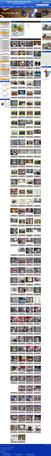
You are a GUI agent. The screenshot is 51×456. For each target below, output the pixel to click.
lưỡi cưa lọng (37, 225)
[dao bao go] (14, 312)
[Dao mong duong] (30, 194)
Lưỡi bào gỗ (14, 67)
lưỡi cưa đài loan (22, 333)
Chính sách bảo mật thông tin (30, 455)
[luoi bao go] (22, 312)
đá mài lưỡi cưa (37, 146)
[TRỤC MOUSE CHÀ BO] (22, 430)
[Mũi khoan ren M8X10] (22, 94)
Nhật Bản (3, 64)
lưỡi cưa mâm (14, 235)
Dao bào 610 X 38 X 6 (37, 156)
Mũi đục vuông (14, 97)
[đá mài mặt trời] (14, 154)
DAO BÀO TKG (29, 294)
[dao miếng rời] (22, 194)
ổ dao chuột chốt (22, 146)
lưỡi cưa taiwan (29, 333)
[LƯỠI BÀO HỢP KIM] (22, 381)
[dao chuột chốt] (14, 174)
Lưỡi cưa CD (37, 215)
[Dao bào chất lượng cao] (14, 164)
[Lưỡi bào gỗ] (14, 66)
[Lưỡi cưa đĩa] (14, 222)
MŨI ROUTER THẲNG (37, 274)
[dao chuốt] (22, 174)
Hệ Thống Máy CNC (5, 56)
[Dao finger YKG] (14, 184)
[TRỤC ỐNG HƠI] (30, 430)
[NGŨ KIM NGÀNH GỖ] (37, 381)
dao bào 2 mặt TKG (22, 156)
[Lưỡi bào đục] (14, 212)
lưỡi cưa (21, 67)
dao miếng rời (21, 195)
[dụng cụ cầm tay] (37, 202)
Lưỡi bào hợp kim (22, 215)
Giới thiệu (10, 7)
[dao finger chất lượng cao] (37, 174)
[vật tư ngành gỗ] (22, 251)
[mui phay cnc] (37, 115)
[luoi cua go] (37, 341)
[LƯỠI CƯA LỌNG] (30, 302)
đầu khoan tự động (21, 441)
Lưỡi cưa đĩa (14, 225)
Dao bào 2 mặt (29, 156)
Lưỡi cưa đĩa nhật (22, 77)
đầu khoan (14, 205)
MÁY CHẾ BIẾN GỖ (37, 392)
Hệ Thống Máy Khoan (5, 40)
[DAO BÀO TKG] (30, 291)
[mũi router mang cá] (37, 125)
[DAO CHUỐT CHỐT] (14, 302)
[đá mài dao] (30, 145)
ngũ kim (14, 146)
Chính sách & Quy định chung (7, 454)
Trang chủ (3, 7)
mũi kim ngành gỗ (37, 136)
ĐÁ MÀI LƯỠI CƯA (21, 294)
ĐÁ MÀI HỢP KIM (29, 392)
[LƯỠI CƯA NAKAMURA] (37, 253)
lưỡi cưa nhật (37, 235)
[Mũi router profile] (14, 135)
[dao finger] (30, 184)
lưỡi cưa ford (21, 225)
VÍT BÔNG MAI (14, 294)
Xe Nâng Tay (4, 29)
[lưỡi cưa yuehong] (14, 322)
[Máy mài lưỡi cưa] (22, 84)
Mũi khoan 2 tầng (29, 97)
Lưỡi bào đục (14, 215)
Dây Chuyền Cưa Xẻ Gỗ (5, 72)
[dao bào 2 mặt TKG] (22, 153)
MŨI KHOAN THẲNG (14, 274)
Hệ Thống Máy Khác (5, 59)
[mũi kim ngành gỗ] (37, 133)
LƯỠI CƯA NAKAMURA (14, 264)
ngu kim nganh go (22, 353)
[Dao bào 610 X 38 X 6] (37, 153)
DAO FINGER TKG (21, 284)
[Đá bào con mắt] (30, 46)
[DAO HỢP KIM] (14, 420)
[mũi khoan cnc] (14, 430)
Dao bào (37, 166)
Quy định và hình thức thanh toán (6, 455)
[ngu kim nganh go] (22, 351)
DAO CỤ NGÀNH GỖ (37, 412)
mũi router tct (21, 136)
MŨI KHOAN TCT (21, 274)
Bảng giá (25, 7)
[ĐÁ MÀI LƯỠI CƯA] (22, 292)
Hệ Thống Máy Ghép (5, 45)
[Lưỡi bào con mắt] (37, 56)
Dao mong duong (29, 195)
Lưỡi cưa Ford (29, 77)
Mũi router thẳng (29, 136)
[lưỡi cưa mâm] (14, 233)
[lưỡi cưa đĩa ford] (37, 312)
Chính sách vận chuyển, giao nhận (18, 454)
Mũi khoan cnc (21, 107)
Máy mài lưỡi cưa (22, 87)
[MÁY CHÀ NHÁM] (14, 371)
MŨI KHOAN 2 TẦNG (22, 264)
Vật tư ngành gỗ (4, 23)
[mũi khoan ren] (14, 115)
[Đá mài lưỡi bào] (14, 46)
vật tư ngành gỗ (14, 441)
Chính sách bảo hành (18, 455)
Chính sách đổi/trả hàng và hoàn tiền (30, 454)
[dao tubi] (37, 194)
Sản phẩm (17, 7)
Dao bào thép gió (29, 166)
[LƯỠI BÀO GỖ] (14, 381)
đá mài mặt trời (14, 156)
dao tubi (37, 195)
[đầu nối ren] (30, 204)
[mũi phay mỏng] (14, 125)
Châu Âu (3, 66)
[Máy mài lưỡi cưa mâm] (14, 84)
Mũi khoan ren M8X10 (21, 97)
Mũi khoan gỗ (29, 107)
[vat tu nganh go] (22, 341)
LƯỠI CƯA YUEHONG (29, 402)
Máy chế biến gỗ (4, 32)
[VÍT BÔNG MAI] (14, 291)
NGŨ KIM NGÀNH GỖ (37, 382)
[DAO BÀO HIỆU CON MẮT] (37, 292)
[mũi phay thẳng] (22, 125)
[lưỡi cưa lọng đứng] (30, 223)
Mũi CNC (37, 87)
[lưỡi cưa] (22, 66)
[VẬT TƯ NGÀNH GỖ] (30, 381)
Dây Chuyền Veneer (5, 74)
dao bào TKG (22, 166)
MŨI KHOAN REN (29, 264)
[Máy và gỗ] (30, 86)
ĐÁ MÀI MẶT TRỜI (14, 392)
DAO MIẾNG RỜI (37, 284)
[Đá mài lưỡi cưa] (22, 46)
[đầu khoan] (14, 204)
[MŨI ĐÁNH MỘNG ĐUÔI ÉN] (14, 282)
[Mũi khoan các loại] (14, 105)
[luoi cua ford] (30, 312)
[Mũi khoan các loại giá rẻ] (37, 94)
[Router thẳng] (37, 243)
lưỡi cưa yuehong (14, 323)
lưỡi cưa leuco (14, 333)
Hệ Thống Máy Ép (4, 58)
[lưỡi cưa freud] (22, 322)
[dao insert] (37, 184)
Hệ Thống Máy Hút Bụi (5, 48)
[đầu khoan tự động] (22, 440)
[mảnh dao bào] (22, 243)
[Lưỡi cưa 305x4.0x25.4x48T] (37, 66)
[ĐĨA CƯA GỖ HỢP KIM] (14, 410)
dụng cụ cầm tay (37, 205)
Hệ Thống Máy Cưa (5, 34)
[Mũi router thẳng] (30, 135)
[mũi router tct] (22, 135)
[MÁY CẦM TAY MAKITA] (30, 420)
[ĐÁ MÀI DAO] (30, 371)
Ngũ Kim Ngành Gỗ (5, 24)
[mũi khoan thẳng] (30, 115)
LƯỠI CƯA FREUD (14, 402)
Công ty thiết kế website (46, 79)
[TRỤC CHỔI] (18, 35)
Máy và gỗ (29, 87)
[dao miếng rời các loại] (14, 194)
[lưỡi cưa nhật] (37, 322)
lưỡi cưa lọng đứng (29, 225)
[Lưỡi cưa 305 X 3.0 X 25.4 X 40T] (30, 212)
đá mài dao (29, 146)
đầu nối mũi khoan (22, 205)
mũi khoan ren (37, 107)
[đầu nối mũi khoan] (22, 204)
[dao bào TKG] (22, 164)
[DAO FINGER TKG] (22, 282)
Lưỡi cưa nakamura (21, 235)
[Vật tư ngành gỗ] (14, 341)
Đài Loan (3, 67)
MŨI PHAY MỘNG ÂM (37, 264)
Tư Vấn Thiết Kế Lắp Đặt (6, 69)
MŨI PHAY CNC (29, 274)
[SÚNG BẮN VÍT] (22, 371)
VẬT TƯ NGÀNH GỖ (29, 382)
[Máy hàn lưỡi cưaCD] (37, 76)
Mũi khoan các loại (14, 107)
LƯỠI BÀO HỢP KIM (22, 382)
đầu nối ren (29, 205)
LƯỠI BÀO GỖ (14, 382)
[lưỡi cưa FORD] (30, 253)
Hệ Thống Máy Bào (5, 42)
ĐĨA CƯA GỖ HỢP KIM (14, 412)
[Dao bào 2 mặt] (30, 153)
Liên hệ (32, 7)
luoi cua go (37, 343)
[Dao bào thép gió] (30, 163)
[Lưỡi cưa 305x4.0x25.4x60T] (30, 66)
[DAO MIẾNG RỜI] (37, 281)
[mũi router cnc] (30, 123)
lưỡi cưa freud (21, 323)
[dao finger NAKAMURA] (22, 361)
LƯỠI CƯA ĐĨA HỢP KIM (37, 402)
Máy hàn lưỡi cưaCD (37, 77)
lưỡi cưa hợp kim (22, 402)
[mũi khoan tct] (22, 115)
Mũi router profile (14, 136)
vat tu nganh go (37, 333)
